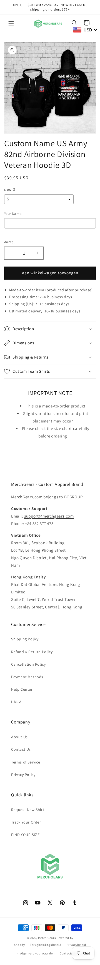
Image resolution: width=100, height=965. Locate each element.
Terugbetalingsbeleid (45, 945)
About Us (19, 736)
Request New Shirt (27, 809)
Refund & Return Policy (31, 651)
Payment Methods (27, 676)
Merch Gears (47, 938)
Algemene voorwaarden (37, 953)
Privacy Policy (23, 774)
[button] (11, 24)
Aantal (9, 242)
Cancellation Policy (28, 664)
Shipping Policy (25, 638)
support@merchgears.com (49, 516)
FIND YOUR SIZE (25, 834)
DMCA (16, 701)
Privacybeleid (76, 945)
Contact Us (21, 749)
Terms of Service (25, 762)
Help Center (22, 689)
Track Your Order (26, 822)
